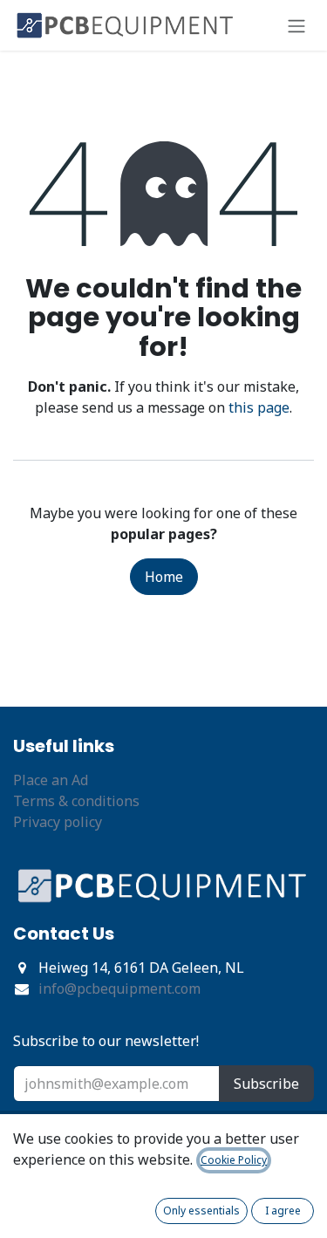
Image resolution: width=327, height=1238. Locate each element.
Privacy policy (57, 821)
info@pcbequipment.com (119, 988)
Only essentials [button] (201, 1210)
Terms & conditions (76, 801)
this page (259, 407)
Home (164, 576)
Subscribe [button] (266, 1083)
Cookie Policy (234, 1160)
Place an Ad (50, 780)
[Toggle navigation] (296, 25)
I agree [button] (283, 1210)
